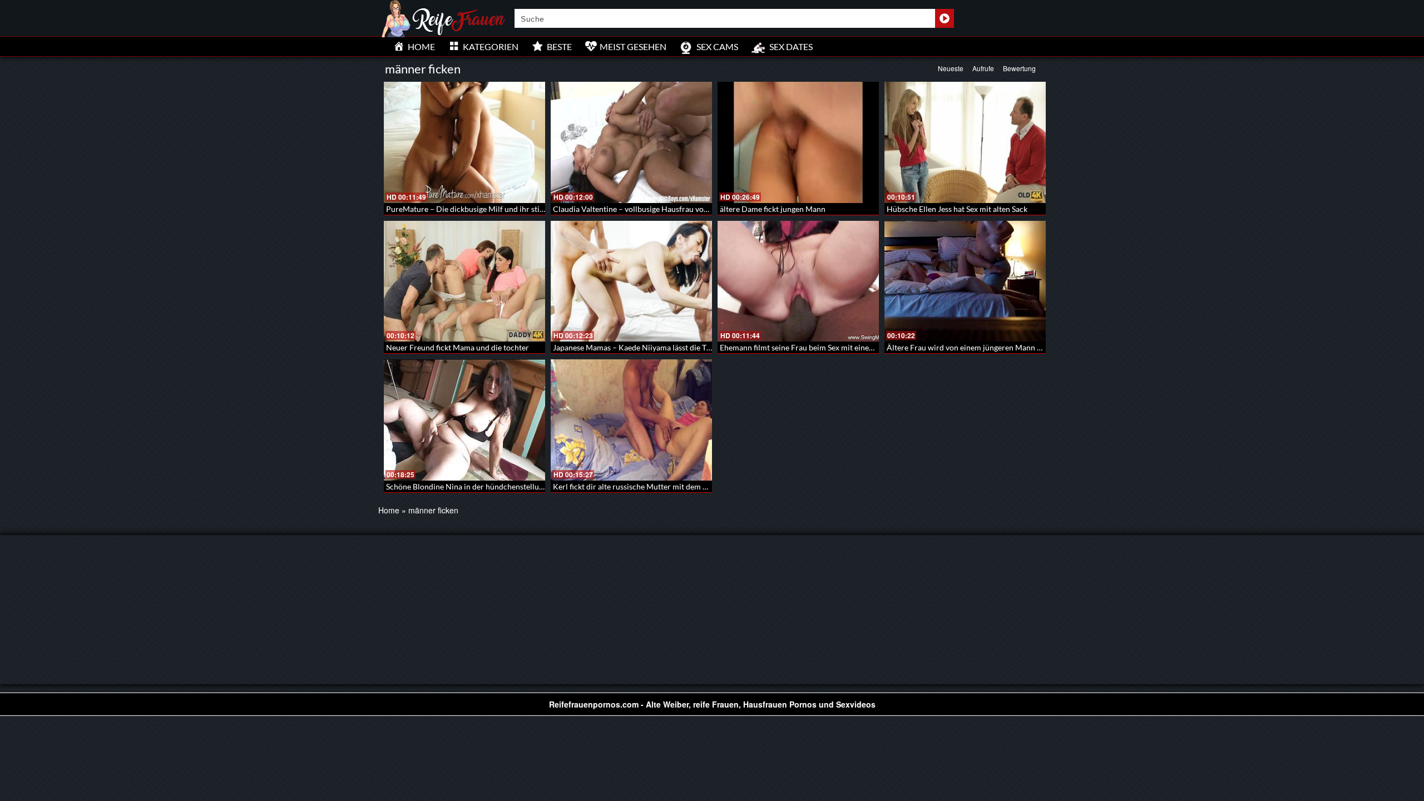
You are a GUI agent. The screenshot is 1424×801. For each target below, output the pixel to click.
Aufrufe (983, 68)
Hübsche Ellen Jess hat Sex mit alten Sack (957, 209)
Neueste (950, 68)
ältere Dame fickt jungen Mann (772, 209)
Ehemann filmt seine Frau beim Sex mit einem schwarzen (817, 347)
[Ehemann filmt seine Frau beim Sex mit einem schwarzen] (798, 281)
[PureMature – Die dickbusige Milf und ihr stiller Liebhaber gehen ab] (464, 142)
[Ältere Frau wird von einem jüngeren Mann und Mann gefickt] (965, 281)
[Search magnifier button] (944, 18)
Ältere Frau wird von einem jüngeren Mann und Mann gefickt (991, 347)
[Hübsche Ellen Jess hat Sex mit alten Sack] (965, 142)
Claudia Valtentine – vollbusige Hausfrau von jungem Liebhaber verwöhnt (680, 209)
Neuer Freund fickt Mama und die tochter (457, 347)
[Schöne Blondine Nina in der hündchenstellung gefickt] (464, 420)
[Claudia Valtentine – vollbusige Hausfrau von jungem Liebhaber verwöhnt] (631, 142)
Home (388, 510)
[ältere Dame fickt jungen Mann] (798, 142)
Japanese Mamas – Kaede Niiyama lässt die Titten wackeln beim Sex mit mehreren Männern (710, 347)
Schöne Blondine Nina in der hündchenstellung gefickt (479, 486)
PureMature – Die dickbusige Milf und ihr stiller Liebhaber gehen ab (503, 209)
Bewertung (1019, 68)
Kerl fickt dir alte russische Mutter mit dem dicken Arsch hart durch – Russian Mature (700, 486)
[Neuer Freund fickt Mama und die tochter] (464, 281)
